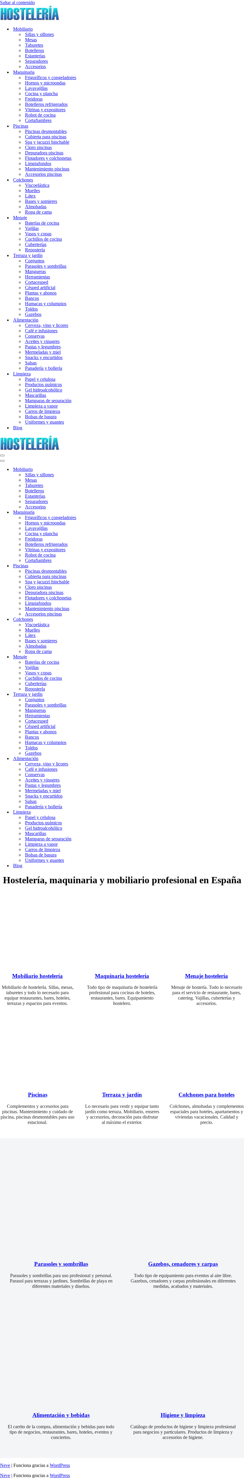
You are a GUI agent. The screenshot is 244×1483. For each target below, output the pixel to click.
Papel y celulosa (40, 379)
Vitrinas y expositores (45, 109)
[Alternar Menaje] (104, 657)
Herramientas (37, 276)
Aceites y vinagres (42, 341)
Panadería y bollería (43, 368)
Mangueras (35, 271)
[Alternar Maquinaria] (104, 512)
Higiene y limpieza (183, 1415)
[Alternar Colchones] (104, 619)
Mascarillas (35, 395)
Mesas (31, 39)
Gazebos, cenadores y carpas (183, 1264)
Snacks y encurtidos (43, 357)
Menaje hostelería (206, 976)
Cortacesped (36, 282)
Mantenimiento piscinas (47, 168)
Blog (17, 427)
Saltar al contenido (17, 2)
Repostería (35, 249)
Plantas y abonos (41, 292)
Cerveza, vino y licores (46, 325)
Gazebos (33, 314)
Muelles (32, 190)
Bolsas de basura (41, 416)
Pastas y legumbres (43, 346)
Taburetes (34, 45)
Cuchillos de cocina (43, 239)
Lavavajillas (36, 88)
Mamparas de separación (48, 400)
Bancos (32, 298)
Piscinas (37, 1094)
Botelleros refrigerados (46, 104)
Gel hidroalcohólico (43, 389)
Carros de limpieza (42, 411)
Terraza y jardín (122, 1094)
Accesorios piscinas (43, 174)
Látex (30, 195)
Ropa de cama (38, 211)
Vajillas (32, 228)
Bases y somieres (41, 201)
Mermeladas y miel (43, 352)
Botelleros (34, 50)
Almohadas (35, 206)
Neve (5, 1465)
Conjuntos (34, 260)
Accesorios (35, 66)
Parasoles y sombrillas (45, 266)
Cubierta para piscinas (45, 136)
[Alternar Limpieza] (104, 812)
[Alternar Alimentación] (104, 758)
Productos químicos (43, 384)
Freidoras (34, 98)
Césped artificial (40, 287)
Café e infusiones (41, 330)
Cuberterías (35, 244)
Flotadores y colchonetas (48, 158)
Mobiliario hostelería (37, 976)
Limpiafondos (38, 163)
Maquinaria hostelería (122, 976)
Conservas (35, 336)
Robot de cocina (40, 115)
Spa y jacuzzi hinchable (47, 142)
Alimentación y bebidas (61, 1415)
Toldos (31, 308)
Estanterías (35, 55)
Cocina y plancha (41, 93)
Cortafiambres (38, 120)
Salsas (31, 362)
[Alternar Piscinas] (104, 566)
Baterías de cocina (42, 222)
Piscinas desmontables (46, 131)
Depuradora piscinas (44, 152)
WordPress (60, 1465)
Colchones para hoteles (206, 1094)
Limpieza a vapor (41, 405)
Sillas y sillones (39, 34)
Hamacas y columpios (45, 303)
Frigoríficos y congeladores (50, 77)
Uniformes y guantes (44, 422)
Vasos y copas (38, 233)
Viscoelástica (37, 185)
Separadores (36, 61)
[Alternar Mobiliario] (104, 469)
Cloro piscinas (38, 147)
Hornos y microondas (45, 82)
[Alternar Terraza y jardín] (104, 694)
